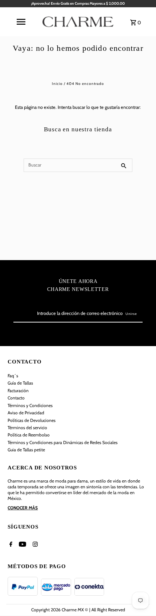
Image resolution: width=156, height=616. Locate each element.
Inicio (57, 83)
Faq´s (13, 375)
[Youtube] (21, 545)
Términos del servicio (27, 427)
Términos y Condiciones (30, 405)
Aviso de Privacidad (26, 412)
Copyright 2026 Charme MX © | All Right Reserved (78, 609)
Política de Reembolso (29, 435)
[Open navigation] (20, 22)
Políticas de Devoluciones (32, 420)
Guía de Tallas (20, 383)
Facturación (18, 390)
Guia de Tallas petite (26, 449)
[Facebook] (10, 545)
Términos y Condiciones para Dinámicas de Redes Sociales (63, 442)
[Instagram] (34, 545)
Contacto (16, 398)
